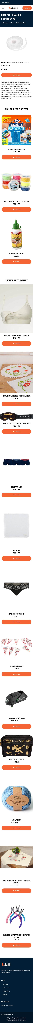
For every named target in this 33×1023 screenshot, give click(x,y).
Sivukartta (23, 1020)
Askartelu (7, 988)
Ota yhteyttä (15, 1018)
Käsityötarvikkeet (8, 23)
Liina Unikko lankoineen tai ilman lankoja (16, 396)
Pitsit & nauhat (20, 23)
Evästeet (23, 1018)
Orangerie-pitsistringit (16, 614)
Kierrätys (7, 991)
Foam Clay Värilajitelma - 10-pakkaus (16, 201)
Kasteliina (16, 550)
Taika (6, 984)
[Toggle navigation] (3, 7)
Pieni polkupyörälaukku (16, 718)
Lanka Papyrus (16, 820)
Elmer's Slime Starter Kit (16, 149)
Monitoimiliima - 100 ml (16, 254)
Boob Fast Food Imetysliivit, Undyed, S (16, 335)
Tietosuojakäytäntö (13, 1020)
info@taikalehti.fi (5, 2)
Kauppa (27, 8)
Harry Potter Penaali (16, 759)
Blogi (5, 994)
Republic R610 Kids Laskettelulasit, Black (16, 423)
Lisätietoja (16, 75)
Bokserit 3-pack (16, 487)
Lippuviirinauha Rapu (16, 666)
